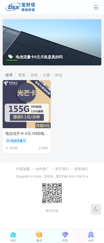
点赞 (46, 74)
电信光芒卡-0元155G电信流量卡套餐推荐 (39, 133)
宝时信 (48, 176)
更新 (22, 74)
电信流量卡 (18, 140)
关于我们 (62, 168)
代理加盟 (23, 168)
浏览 (34, 74)
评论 (58, 74)
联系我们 (81, 168)
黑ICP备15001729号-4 (72, 176)
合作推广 (42, 168)
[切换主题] (96, 209)
